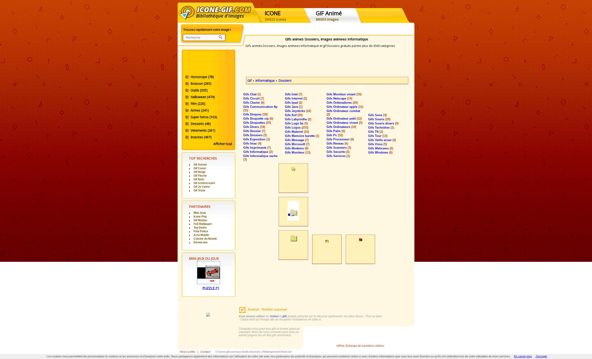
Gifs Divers (254, 127)
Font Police (201, 231)
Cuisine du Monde (205, 238)
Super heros (204, 117)
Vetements (203, 130)
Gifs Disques (255, 114)
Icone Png (200, 216)
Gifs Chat (252, 94)
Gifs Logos (296, 127)
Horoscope (202, 77)
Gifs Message (296, 140)
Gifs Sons (377, 115)
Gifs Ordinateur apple (345, 107)
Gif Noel (199, 179)
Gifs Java (293, 107)
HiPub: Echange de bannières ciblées (360, 345)
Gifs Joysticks (298, 111)
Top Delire (200, 227)
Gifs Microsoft (297, 144)
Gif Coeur (200, 168)
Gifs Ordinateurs (341, 127)
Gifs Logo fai (296, 123)
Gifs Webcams (380, 148)
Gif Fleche (200, 175)
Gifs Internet (296, 98)
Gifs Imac (252, 143)
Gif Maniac (200, 220)
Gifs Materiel (297, 131)
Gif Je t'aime (202, 186)
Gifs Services (338, 156)
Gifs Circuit (253, 98)
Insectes (201, 137)
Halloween (203, 97)
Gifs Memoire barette (302, 136)
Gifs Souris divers (383, 123)
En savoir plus (523, 356)
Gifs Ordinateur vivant (344, 122)
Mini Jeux (200, 212)
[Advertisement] (208, 63)
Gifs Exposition (256, 139)
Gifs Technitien (381, 127)
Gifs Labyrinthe (298, 119)
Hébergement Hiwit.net (276, 351)
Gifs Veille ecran (382, 140)
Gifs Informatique (258, 152)
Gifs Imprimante (257, 147)
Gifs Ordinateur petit (344, 118)
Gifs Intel (293, 94)
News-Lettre (187, 351)
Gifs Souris (379, 119)
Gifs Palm (336, 131)
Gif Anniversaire (204, 183)
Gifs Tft (375, 131)
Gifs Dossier (254, 131)
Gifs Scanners (339, 147)
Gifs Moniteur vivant (344, 94)
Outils (199, 90)
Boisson (201, 83)
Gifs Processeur (340, 139)
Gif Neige (200, 172)
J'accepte (541, 356)
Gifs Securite (338, 152)
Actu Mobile (201, 235)
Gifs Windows (380, 152)
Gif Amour (200, 164)
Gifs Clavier (253, 102)
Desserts (201, 123)
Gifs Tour (377, 136)
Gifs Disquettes (257, 122)
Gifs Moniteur (297, 152)
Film (198, 103)
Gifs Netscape (339, 98)
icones (274, 316)
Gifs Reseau (337, 143)
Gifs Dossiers (255, 135)
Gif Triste (199, 190)
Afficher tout (222, 144)
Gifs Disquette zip (258, 118)
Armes (200, 110)
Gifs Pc (335, 135)
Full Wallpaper (203, 224)
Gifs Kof (293, 115)
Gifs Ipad (293, 102)
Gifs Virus (377, 144)
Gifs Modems (296, 148)
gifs (284, 316)
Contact (205, 351)
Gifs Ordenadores (342, 102)
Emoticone (201, 242)
